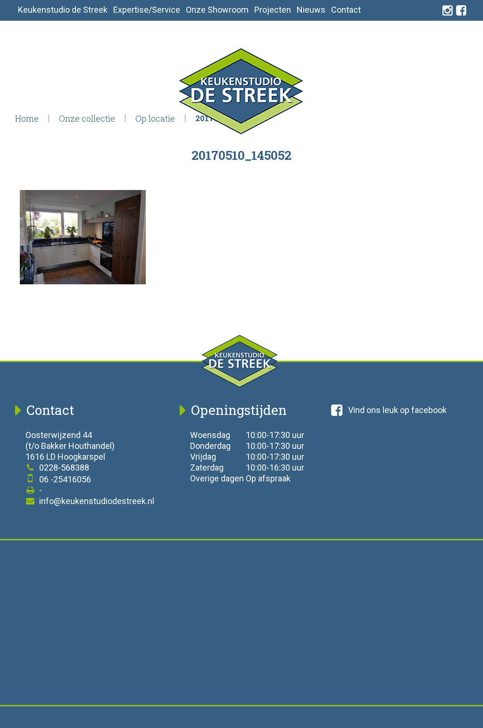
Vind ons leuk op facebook (397, 410)
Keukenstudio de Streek (63, 10)
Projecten (272, 10)
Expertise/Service (146, 10)
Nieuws (311, 10)
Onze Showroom (217, 10)
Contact (346, 10)
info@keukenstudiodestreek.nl (95, 501)
